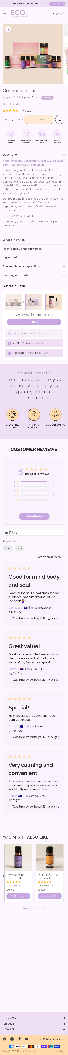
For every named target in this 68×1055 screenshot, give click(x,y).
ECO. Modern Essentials (24, 1051)
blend (7, 548)
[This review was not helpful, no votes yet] (55, 618)
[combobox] (51, 557)
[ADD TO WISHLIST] (59, 119)
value (19, 548)
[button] (5, 14)
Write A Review (34, 516)
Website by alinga (56, 1051)
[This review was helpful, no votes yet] (49, 618)
